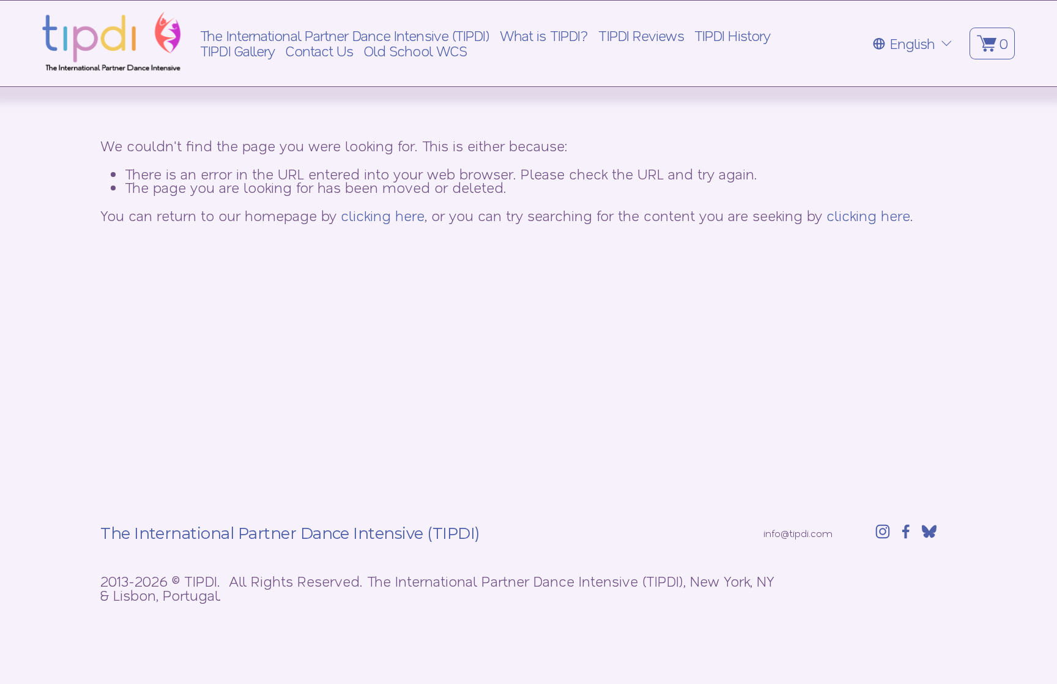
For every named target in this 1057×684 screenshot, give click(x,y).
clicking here (383, 215)
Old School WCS (415, 51)
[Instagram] (882, 531)
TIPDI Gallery (237, 51)
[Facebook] (906, 531)
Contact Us (320, 51)
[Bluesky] (929, 531)
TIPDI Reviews (640, 35)
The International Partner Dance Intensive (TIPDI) (344, 35)
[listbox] (913, 43)
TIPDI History (732, 35)
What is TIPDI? (544, 35)
